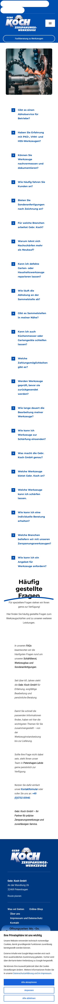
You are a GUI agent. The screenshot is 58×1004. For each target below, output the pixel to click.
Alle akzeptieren (29, 982)
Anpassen (29, 990)
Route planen (14, 896)
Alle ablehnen (29, 998)
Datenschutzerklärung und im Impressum (32, 973)
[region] (29, 967)
